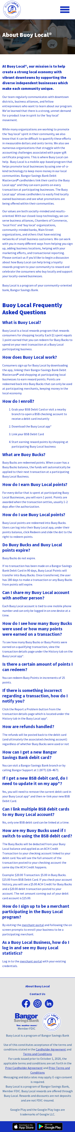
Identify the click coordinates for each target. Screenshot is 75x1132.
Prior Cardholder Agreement (24, 1068)
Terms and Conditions (37, 1054)
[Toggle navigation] (65, 9)
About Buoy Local (37, 986)
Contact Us (37, 994)
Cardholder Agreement (51, 1049)
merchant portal (33, 925)
